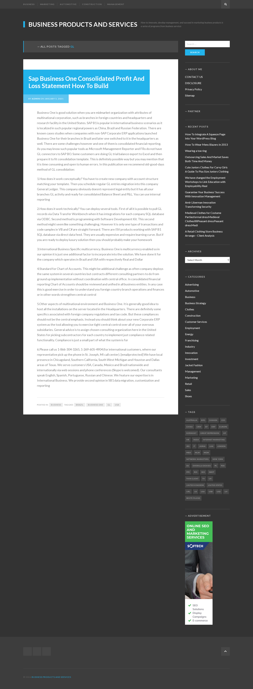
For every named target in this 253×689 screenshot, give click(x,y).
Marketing (47, 4)
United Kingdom (195, 485)
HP (224, 433)
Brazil (79, 405)
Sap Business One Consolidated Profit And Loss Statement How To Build (86, 82)
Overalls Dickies (202, 466)
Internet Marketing (214, 440)
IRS (187, 446)
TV (203, 479)
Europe (223, 427)
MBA (188, 453)
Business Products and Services (82, 24)
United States (215, 485)
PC (216, 466)
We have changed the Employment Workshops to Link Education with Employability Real (205, 182)
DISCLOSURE (193, 83)
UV (226, 491)
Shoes (188, 396)
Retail (188, 383)
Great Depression (210, 433)
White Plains (193, 498)
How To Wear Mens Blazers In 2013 (206, 144)
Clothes (189, 309)
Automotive (68, 4)
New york (218, 459)
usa (117, 405)
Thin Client (192, 479)
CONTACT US (194, 76)
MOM (206, 453)
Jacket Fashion (194, 365)
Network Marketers (197, 459)
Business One (95, 405)
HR (187, 440)
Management (115, 4)
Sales (188, 390)
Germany (191, 433)
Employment (192, 328)
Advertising (192, 284)
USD (219, 491)
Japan (202, 446)
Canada (213, 420)
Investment (191, 359)
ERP (213, 427)
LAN (211, 446)
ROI (195, 472)
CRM (199, 427)
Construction (92, 4)
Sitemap (190, 95)
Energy (189, 334)
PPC (188, 472)
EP (206, 427)
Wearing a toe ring (196, 150)
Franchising (192, 340)
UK (210, 479)
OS (187, 466)
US (195, 491)
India (196, 440)
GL (109, 405)
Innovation (191, 352)
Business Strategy (195, 303)
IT (194, 446)
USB (211, 491)
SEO (203, 472)
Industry (190, 346)
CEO (223, 420)
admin (36, 98)
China (189, 427)
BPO (203, 420)
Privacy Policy (193, 89)
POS (223, 466)
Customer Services (196, 321)
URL (188, 491)
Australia (191, 420)
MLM (197, 453)
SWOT (211, 472)
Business (29, 4)
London (221, 446)
